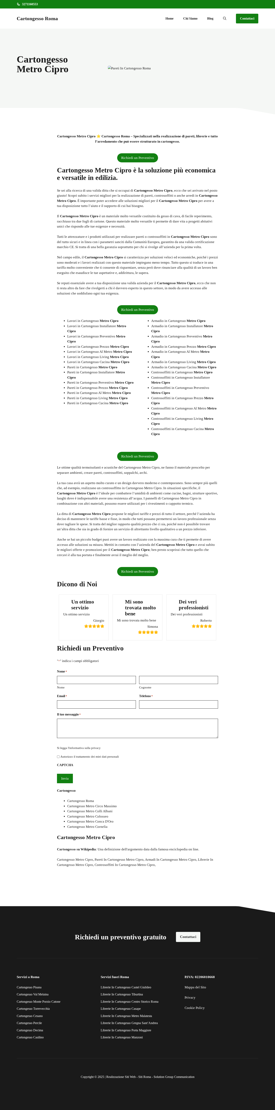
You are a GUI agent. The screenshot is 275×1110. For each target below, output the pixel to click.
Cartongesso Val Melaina (33, 994)
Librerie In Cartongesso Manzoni (122, 1037)
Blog (210, 18)
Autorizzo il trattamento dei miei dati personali (89, 756)
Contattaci (247, 18)
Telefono (146, 696)
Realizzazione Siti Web (121, 1077)
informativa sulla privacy (85, 748)
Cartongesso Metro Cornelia (87, 827)
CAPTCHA (65, 765)
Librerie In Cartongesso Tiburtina (122, 994)
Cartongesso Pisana (29, 987)
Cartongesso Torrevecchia (33, 1008)
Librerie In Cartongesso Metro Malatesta (126, 1016)
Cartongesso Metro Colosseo (87, 816)
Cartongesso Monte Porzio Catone (38, 1001)
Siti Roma (144, 1077)
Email (62, 696)
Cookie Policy (195, 1008)
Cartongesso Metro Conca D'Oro (90, 821)
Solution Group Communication (174, 1077)
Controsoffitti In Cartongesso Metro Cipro (125, 865)
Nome (61, 687)
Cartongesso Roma (37, 18)
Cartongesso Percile (29, 1023)
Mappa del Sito (195, 987)
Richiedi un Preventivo (137, 158)
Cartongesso (66, 849)
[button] (224, 19)
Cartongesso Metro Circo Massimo (92, 806)
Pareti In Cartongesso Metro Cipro (119, 859)
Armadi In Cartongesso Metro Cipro (170, 859)
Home (169, 18)
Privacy (190, 997)
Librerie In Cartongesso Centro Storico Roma (129, 1001)
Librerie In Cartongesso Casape (121, 1008)
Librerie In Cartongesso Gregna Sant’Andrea (129, 1023)
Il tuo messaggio (69, 714)
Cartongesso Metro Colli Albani (90, 811)
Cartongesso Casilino (30, 1037)
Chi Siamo (190, 18)
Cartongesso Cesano (30, 1016)
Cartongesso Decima (30, 1030)
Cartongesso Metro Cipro (75, 859)
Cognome (145, 687)
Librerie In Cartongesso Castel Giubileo (126, 987)
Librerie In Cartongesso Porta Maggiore (126, 1030)
